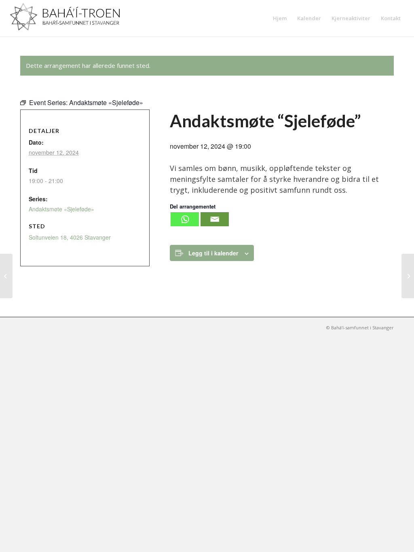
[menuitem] (280, 18)
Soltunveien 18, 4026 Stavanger (70, 237)
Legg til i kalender (213, 253)
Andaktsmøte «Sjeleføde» (61, 209)
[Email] (215, 219)
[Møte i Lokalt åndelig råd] (6, 276)
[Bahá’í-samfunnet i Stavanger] (68, 18)
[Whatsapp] (185, 219)
